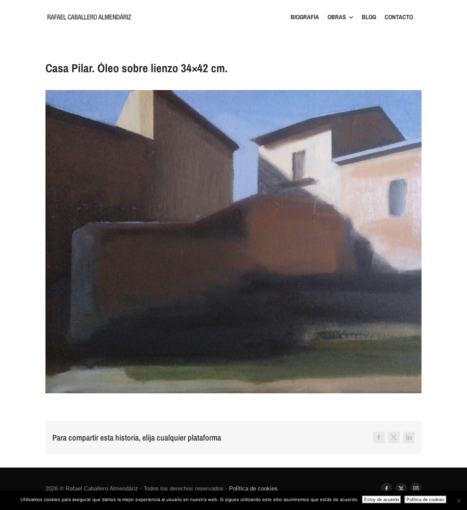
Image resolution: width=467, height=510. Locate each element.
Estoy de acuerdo (381, 499)
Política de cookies (253, 488)
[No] (458, 500)
